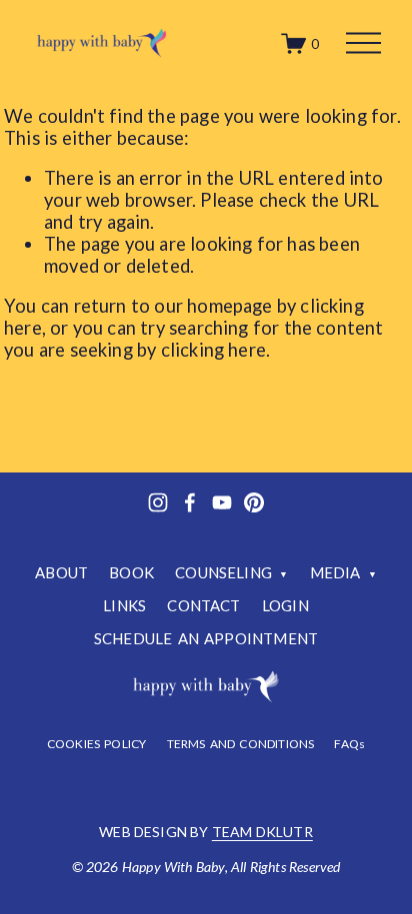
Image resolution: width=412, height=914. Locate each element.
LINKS (124, 605)
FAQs (349, 744)
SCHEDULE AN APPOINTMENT (206, 638)
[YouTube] (222, 502)
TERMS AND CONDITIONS (241, 744)
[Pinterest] (254, 502)
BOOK (131, 572)
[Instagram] (158, 502)
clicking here (213, 350)
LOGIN (285, 605)
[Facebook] (190, 502)
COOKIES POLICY (97, 744)
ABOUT (61, 572)
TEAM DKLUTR (262, 832)
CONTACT (203, 605)
